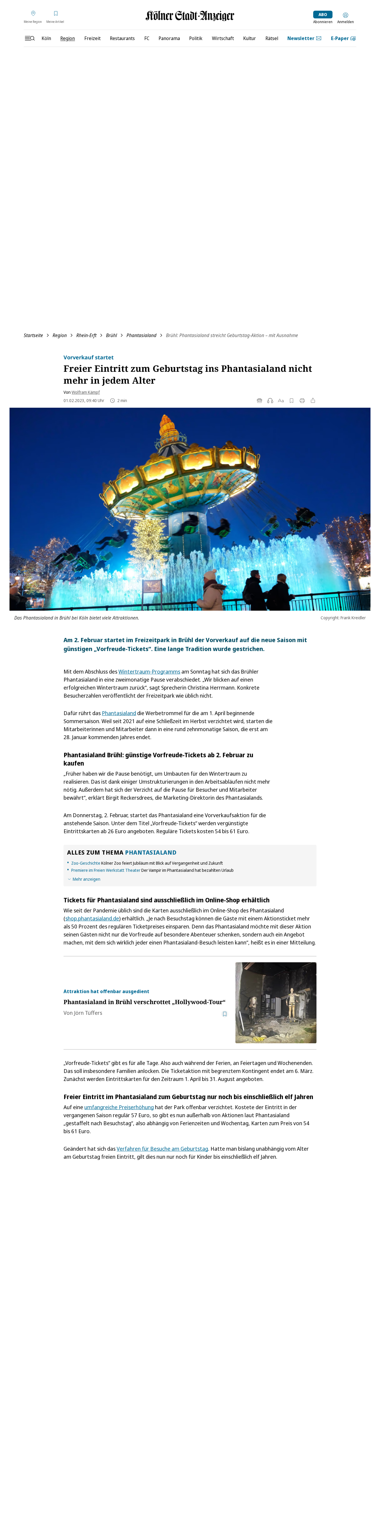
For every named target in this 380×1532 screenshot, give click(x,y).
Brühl (111, 335)
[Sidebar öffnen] (30, 38)
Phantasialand (141, 335)
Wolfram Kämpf (86, 392)
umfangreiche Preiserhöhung (119, 1107)
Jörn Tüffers (88, 1012)
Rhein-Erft (86, 335)
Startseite (33, 335)
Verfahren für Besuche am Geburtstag (162, 1148)
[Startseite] (190, 16)
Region (60, 335)
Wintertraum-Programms (149, 671)
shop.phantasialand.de (92, 918)
